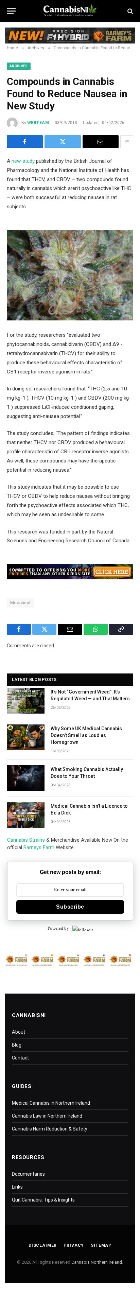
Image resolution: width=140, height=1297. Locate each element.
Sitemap (101, 1245)
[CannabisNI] (70, 11)
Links (17, 1187)
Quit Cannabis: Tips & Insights (43, 1200)
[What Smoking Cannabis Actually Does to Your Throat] (26, 778)
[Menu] (11, 11)
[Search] (129, 11)
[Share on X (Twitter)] (63, 141)
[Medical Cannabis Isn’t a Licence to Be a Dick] (26, 815)
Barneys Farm (38, 847)
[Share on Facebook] (25, 141)
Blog (16, 1045)
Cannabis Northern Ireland (96, 1262)
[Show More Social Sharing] (126, 141)
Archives (19, 66)
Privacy (74, 1245)
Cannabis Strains (26, 840)
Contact (20, 1058)
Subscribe (70, 907)
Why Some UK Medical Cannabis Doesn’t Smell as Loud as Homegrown (86, 735)
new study (23, 161)
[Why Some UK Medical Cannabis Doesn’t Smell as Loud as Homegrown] (26, 737)
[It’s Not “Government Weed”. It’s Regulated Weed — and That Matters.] (26, 701)
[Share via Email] (101, 141)
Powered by (58, 928)
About (18, 1032)
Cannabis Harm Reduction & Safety (49, 1129)
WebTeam (38, 122)
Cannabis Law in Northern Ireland (47, 1116)
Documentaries (28, 1174)
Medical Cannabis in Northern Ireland (51, 1103)
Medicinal (20, 602)
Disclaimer (43, 1245)
